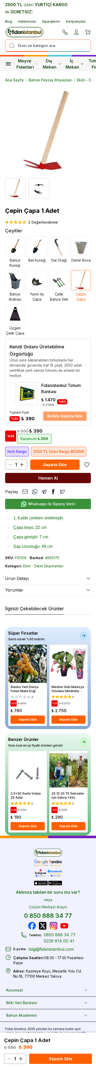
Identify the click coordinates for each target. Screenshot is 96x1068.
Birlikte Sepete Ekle (64, 416)
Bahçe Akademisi (21, 1015)
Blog (8, 21)
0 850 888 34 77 (48, 915)
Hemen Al (48, 478)
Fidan (9, 1029)
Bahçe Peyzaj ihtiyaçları (50, 80)
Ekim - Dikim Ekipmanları (43, 566)
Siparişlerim (51, 21)
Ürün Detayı (17, 578)
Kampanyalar (76, 21)
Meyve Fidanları (25, 64)
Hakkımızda (27, 21)
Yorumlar (14, 590)
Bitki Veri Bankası (21, 1002)
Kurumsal (14, 990)
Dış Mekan (49, 64)
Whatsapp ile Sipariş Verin (51, 504)
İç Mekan (72, 64)
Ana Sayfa (14, 80)
